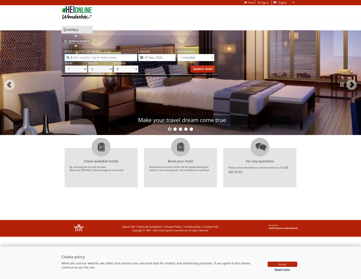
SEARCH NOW (202, 69)
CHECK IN (144, 51)
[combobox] (101, 57)
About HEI (128, 227)
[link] (249, 2)
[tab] (77, 29)
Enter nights (186, 51)
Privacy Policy (173, 227)
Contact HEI (210, 227)
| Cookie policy (191, 227)
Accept (282, 264)
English (280, 3)
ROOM (68, 63)
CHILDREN (120, 63)
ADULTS (93, 63)
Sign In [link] (265, 2)
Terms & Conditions (150, 227)
